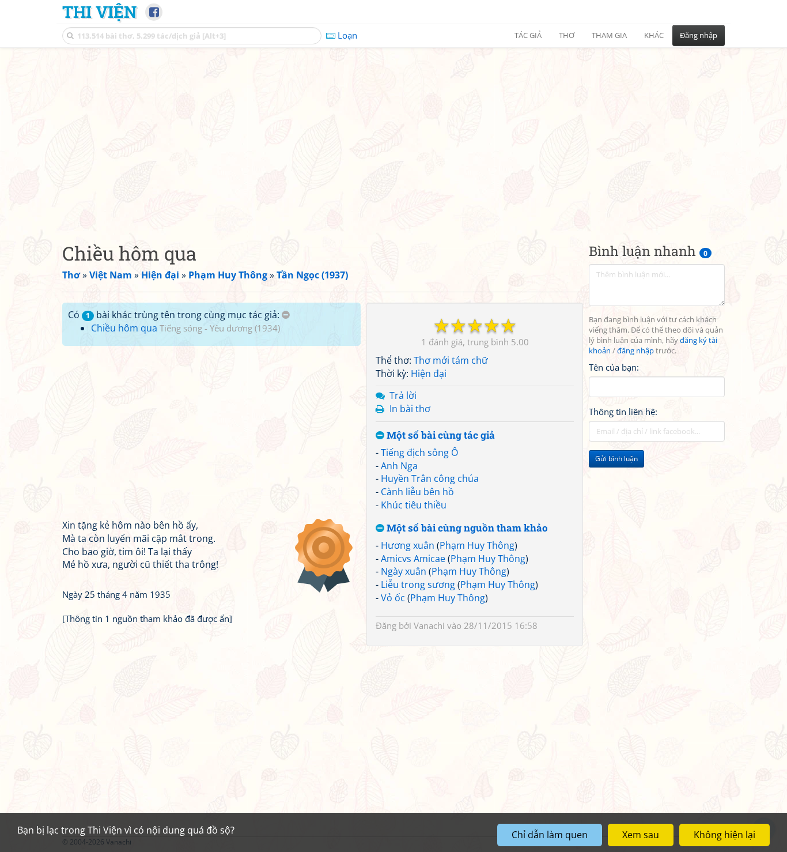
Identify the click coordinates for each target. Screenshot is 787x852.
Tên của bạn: (614, 366)
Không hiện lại (724, 834)
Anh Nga (399, 465)
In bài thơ (409, 408)
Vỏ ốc (393, 597)
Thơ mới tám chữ (451, 360)
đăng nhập (635, 351)
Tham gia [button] (609, 35)
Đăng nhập (698, 35)
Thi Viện (99, 11)
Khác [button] (654, 35)
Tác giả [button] (528, 35)
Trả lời (403, 395)
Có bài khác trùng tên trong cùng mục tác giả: (175, 314)
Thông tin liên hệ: (623, 411)
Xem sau (640, 834)
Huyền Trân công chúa (430, 478)
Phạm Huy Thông (477, 545)
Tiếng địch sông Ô (419, 452)
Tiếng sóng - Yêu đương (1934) (220, 328)
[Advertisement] (393, 135)
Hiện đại (429, 373)
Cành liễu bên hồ (417, 491)
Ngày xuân (403, 571)
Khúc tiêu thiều (414, 505)
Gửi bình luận (616, 458)
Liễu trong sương (418, 584)
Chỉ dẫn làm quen (550, 834)
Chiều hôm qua (124, 328)
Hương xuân (407, 545)
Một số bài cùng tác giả (439, 435)
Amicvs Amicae (413, 558)
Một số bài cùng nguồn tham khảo (466, 528)
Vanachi (429, 625)
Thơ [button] (566, 35)
